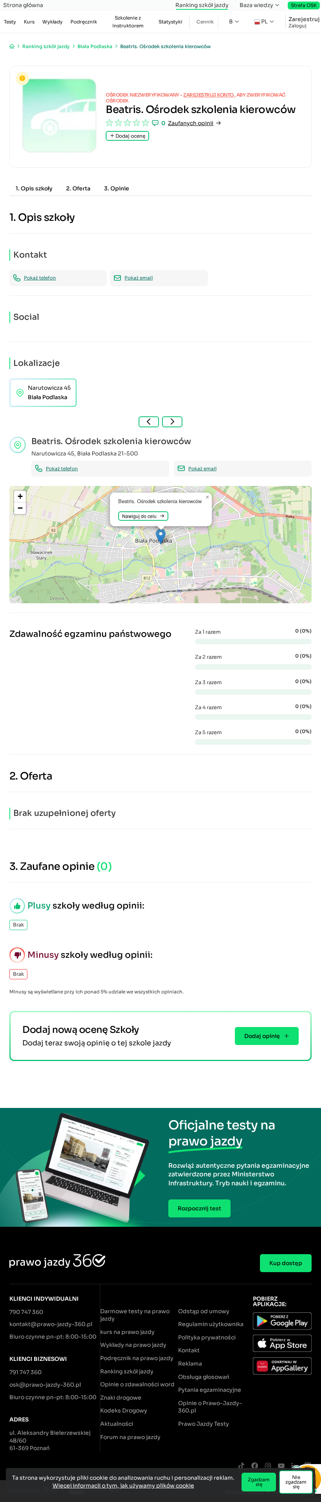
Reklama (190, 1363)
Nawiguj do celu (139, 516)
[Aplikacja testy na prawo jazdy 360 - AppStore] (282, 1344)
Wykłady (52, 22)
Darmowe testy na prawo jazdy (135, 1315)
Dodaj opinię (262, 1036)
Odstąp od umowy (203, 1311)
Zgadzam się (259, 1482)
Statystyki (170, 22)
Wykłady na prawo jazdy (133, 1344)
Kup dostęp (285, 1263)
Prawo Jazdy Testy (203, 1423)
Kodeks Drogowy (123, 1410)
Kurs (29, 22)
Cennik (205, 22)
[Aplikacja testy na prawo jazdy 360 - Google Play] (282, 1322)
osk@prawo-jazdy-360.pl (45, 1384)
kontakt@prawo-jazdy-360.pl (50, 1324)
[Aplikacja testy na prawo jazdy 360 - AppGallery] (282, 1367)
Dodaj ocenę (129, 136)
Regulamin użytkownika (210, 1324)
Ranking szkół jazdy (202, 5)
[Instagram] (268, 1466)
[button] (161, 537)
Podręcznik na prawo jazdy (136, 1358)
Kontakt (189, 1350)
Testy (10, 22)
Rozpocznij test (199, 1208)
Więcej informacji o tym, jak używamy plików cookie (123, 1485)
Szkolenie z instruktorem (128, 22)
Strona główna (23, 5)
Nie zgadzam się (296, 1481)
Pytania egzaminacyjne (209, 1389)
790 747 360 (26, 1312)
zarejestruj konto (208, 95)
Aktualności (116, 1423)
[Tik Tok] (241, 1466)
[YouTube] (281, 1466)
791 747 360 (25, 1372)
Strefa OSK (304, 5)
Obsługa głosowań (203, 1376)
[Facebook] (254, 1466)
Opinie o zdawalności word (137, 1384)
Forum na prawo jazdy (130, 1437)
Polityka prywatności (207, 1337)
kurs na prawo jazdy (127, 1331)
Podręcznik (83, 22)
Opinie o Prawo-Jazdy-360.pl (210, 1407)
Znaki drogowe (120, 1397)
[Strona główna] (11, 46)
